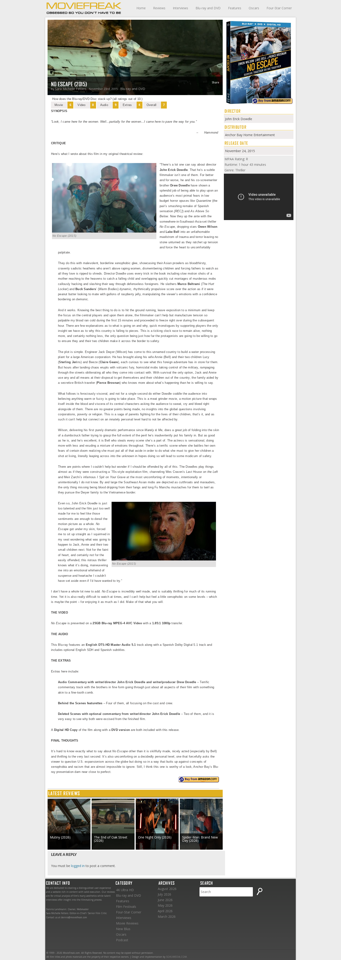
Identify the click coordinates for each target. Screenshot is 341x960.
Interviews (180, 8)
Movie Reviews (127, 923)
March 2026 (167, 916)
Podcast (122, 940)
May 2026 (165, 905)
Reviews (159, 8)
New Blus (123, 929)
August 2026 (167, 888)
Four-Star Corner (279, 8)
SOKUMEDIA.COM (176, 956)
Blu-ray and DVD (208, 8)
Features (234, 8)
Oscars (254, 8)
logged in (78, 866)
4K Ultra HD (125, 890)
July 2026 (164, 894)
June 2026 (165, 900)
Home (141, 8)
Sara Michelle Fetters (71, 88)
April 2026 (165, 911)
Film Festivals (126, 906)
